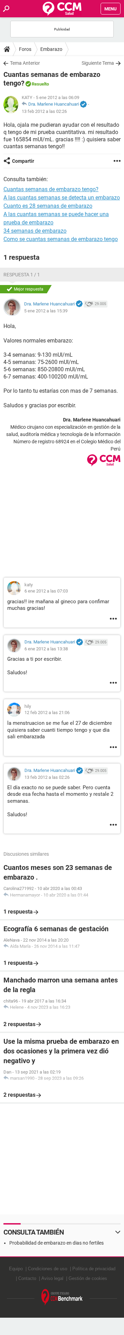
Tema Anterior (25, 63)
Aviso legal (52, 1278)
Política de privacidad (93, 1268)
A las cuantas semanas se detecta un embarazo (61, 197)
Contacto (27, 1278)
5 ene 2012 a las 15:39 (46, 310)
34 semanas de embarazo (34, 231)
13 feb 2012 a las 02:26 (44, 111)
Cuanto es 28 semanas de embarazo (47, 206)
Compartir (23, 161)
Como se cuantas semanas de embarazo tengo (60, 239)
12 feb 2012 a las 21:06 (47, 712)
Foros (25, 49)
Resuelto (40, 84)
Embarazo (51, 49)
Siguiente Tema (98, 63)
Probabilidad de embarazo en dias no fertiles (56, 1243)
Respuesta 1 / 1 (21, 274)
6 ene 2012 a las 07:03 (46, 591)
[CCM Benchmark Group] (62, 1297)
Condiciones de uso (47, 1268)
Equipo (16, 1268)
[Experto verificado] (83, 104)
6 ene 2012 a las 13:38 (46, 648)
